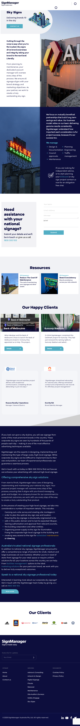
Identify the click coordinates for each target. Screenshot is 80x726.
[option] (20, 392)
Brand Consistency (67, 278)
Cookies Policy (58, 672)
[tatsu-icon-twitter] (75, 717)
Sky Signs (31, 701)
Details (9, 349)
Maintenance (33, 690)
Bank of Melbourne (14, 328)
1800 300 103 (10, 240)
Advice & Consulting (35, 672)
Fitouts (30, 683)
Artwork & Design (34, 676)
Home (4, 672)
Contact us (6, 680)
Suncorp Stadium (54, 328)
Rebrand (31, 687)
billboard (64, 176)
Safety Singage (33, 698)
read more (10, 591)
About (4, 676)
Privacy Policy (58, 676)
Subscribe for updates (10, 653)
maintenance (53, 535)
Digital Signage (33, 680)
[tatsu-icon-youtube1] (66, 717)
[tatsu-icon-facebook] (71, 717)
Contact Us (14, 26)
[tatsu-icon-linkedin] (62, 717)
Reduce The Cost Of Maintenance (28, 279)
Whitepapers (24, 275)
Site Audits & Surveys (36, 694)
